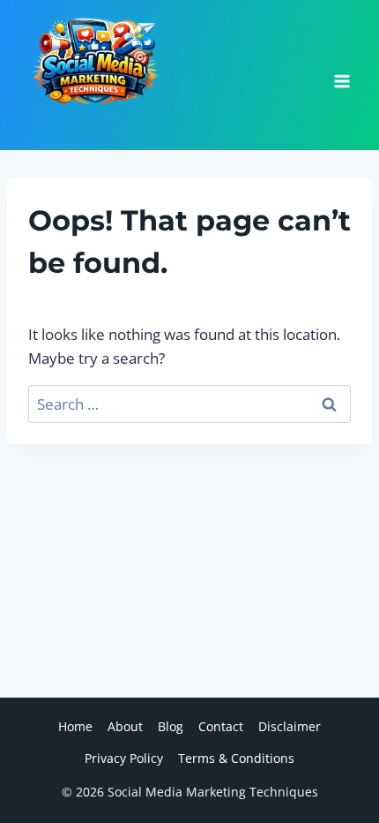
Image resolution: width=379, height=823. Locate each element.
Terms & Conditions (236, 758)
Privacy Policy (124, 758)
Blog (170, 726)
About (125, 726)
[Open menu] (341, 75)
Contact (220, 726)
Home (75, 726)
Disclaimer (289, 726)
